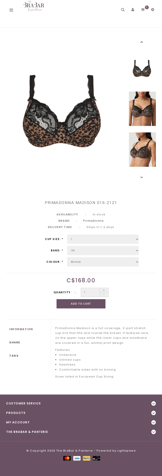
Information (21, 329)
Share (14, 342)
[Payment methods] (67, 458)
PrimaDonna (93, 221)
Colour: (54, 262)
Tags (14, 356)
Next (142, 177)
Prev (142, 42)
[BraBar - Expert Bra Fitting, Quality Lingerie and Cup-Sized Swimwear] (35, 6)
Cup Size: (54, 239)
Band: (57, 250)
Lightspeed (126, 451)
